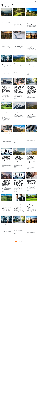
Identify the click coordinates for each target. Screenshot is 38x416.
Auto (2, 1)
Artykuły (31, 1)
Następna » (20, 241)
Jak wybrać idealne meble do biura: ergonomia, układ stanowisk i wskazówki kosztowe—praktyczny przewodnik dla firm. (6, 19)
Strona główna (35, 1)
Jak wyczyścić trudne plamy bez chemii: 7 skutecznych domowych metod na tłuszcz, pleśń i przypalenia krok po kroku (18, 112)
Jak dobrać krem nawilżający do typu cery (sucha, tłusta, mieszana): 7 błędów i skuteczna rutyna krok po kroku (18, 226)
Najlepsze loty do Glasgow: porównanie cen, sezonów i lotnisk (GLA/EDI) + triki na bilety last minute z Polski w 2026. (31, 182)
